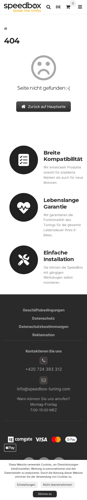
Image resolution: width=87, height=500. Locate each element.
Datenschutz (43, 318)
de (59, 8)
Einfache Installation (59, 256)
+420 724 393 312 (43, 369)
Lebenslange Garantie (61, 203)
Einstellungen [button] (26, 484)
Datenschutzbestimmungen (43, 326)
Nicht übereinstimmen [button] (57, 484)
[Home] (22, 7)
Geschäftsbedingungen (44, 310)
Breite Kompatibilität (63, 156)
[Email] (43, 380)
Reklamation (43, 335)
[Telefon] (43, 361)
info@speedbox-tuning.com (43, 388)
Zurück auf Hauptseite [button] (47, 106)
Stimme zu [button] (45, 494)
